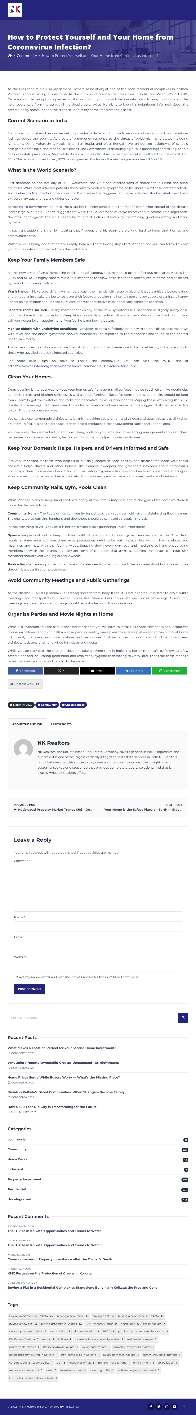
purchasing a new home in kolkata (143, 1331)
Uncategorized (19, 1199)
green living (60, 1331)
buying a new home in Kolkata (140, 1315)
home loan (130, 1323)
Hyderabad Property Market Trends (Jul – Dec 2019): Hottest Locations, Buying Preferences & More (97, 809)
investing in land (73, 1370)
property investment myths (133, 1346)
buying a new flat (23, 1323)
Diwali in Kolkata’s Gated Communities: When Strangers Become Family (66, 1092)
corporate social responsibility (30, 1362)
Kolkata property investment (138, 1370)
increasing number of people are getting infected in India (57, 133)
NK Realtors (54, 743)
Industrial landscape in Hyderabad (99, 1339)
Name (19, 917)
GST (60, 1362)
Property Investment (24, 1179)
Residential (17, 1189)
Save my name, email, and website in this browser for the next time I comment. (78, 977)
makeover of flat (81, 1362)
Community (27, 55)
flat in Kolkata (154, 1323)
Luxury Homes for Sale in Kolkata (33, 1378)
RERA (108, 1331)
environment (143, 1362)
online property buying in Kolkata (33, 1354)
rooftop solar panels (24, 1346)
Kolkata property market (27, 1331)
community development (161, 1354)
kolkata (64, 1339)
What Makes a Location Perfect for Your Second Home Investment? (62, 1048)
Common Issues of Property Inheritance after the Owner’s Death (60, 1259)
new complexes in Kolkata (80, 1354)
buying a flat (103, 1315)
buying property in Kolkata (61, 1323)
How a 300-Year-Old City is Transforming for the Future (52, 1107)
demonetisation (86, 1331)
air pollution (167, 1362)
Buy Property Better (101, 1323)
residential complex (141, 1339)
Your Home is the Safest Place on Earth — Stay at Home (149, 809)
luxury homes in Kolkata (121, 1354)
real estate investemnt (25, 1370)
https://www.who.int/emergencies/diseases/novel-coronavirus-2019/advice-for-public (72, 366)
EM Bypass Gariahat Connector (31, 1339)
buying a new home (72, 1315)
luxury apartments (95, 1346)
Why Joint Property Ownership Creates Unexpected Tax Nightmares (63, 1063)
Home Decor (18, 1159)
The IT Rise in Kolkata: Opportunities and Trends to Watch (55, 1231)
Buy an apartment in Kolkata (31, 1315)
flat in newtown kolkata (60, 1346)
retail (51, 1370)
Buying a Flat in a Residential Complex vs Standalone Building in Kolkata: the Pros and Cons (82, 1287)
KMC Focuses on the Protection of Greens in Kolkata (50, 1273)
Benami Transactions (113, 1362)
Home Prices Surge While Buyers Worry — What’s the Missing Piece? (64, 1077)
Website (20, 957)
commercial (17, 1139)
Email (19, 937)
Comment (23, 861)
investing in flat (102, 1370)
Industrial (15, 1169)
